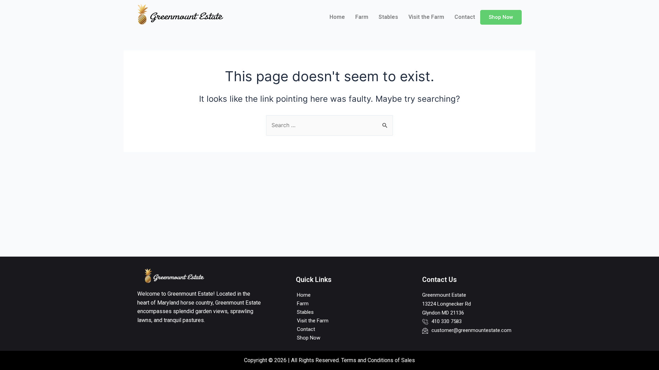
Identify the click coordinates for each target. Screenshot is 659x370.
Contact (464, 17)
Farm (361, 17)
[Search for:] (329, 125)
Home (337, 17)
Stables (388, 17)
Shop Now (501, 17)
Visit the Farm (426, 17)
